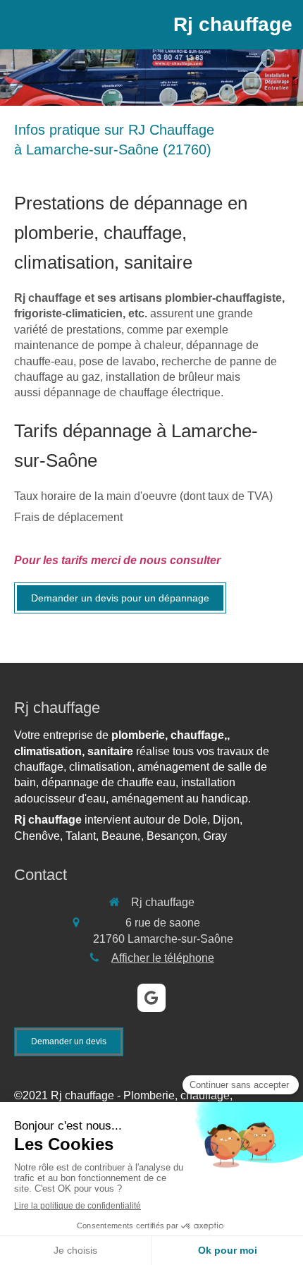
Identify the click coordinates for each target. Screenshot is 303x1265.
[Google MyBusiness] (151, 998)
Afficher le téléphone (162, 958)
